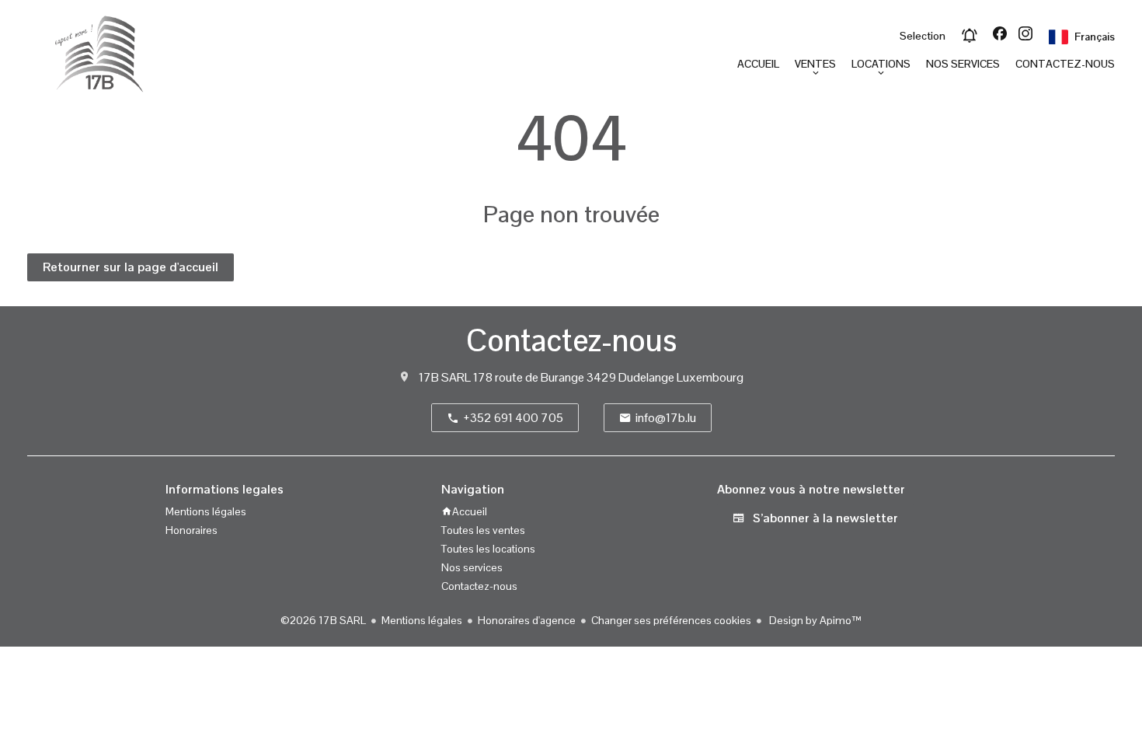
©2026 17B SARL (323, 620)
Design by (814, 620)
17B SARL (445, 377)
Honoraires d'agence (527, 620)
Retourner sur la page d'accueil (130, 267)
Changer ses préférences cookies (671, 620)
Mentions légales (421, 620)
